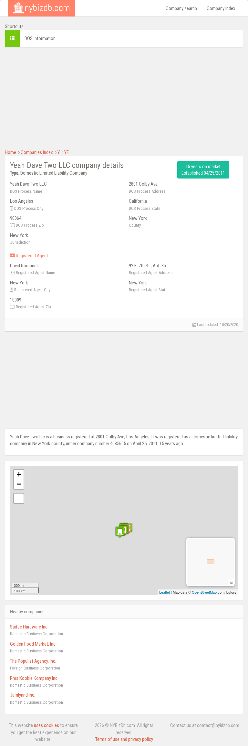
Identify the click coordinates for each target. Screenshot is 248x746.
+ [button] (19, 474)
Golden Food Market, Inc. (33, 644)
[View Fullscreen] (19, 498)
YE (66, 152)
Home (10, 152)
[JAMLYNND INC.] (120, 532)
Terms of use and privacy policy (124, 739)
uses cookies (46, 725)
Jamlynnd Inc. (22, 695)
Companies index (37, 152)
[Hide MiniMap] (231, 582)
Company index (221, 8)
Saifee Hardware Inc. (29, 627)
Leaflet (164, 592)
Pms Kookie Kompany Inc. (34, 678)
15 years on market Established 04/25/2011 (203, 170)
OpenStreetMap (204, 592)
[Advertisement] (124, 97)
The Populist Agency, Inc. (33, 661)
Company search (181, 8)
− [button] (19, 484)
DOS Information (40, 38)
